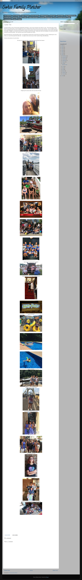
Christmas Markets (7, 19)
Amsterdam (42, 17)
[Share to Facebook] (16, 535)
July (63, 63)
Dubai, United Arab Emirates (70, 15)
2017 (62, 75)
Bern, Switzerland (16, 15)
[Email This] (12, 535)
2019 (62, 53)
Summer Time (64, 64)
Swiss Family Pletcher (21, 7)
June (63, 66)
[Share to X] (15, 535)
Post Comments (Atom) (13, 572)
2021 (62, 50)
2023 (62, 47)
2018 (62, 54)
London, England (60, 15)
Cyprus (25, 17)
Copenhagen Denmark (62, 17)
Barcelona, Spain (49, 17)
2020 (62, 51)
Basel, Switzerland (7, 15)
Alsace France (52, 15)
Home (31, 570)
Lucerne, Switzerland (25, 15)
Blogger (47, 577)
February (64, 72)
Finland (14, 19)
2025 (62, 45)
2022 (62, 48)
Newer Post (7, 570)
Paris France (15, 17)
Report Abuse (63, 41)
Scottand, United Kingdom (33, 17)
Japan (69, 17)
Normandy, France (7, 17)
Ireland (21, 17)
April (63, 69)
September (64, 60)
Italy (55, 17)
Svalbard (19, 19)
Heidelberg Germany (44, 15)
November (64, 57)
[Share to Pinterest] (17, 535)
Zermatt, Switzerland (35, 15)
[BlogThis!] (14, 535)
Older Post (55, 570)
